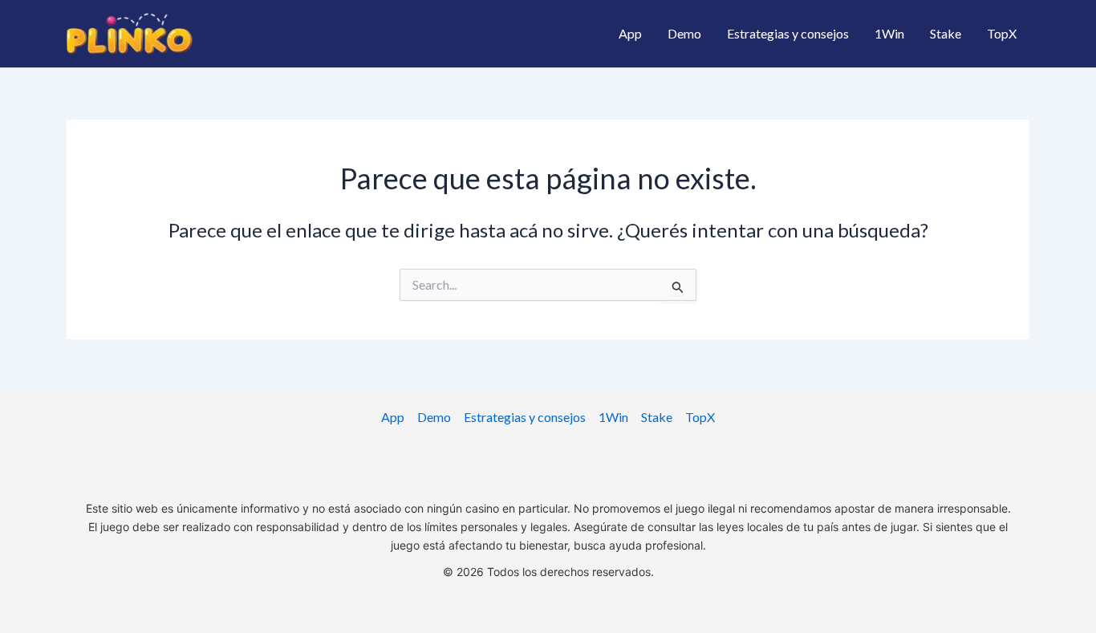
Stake (945, 33)
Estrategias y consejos (788, 33)
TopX (1002, 33)
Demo (684, 33)
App (630, 33)
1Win (889, 33)
